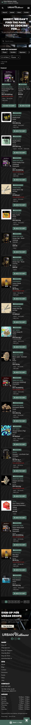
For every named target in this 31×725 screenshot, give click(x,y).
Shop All (3, 645)
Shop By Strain (5, 656)
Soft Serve (16, 330)
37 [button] (25, 601)
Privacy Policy (4, 716)
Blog (2, 667)
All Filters (6, 57)
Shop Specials (5, 648)
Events (3, 675)
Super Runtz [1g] (18, 189)
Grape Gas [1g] (17, 308)
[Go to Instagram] (15, 638)
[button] (9, 2)
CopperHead (17, 281)
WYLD (14, 501)
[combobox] (16, 41)
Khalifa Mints (17, 141)
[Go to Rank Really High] (15, 722)
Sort (12, 55)
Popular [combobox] (13, 57)
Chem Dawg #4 (17, 332)
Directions (4, 672)
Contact (3, 670)
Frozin (15, 452)
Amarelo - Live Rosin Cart (21, 454)
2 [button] (9, 601)
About (3, 664)
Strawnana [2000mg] (19, 382)
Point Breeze (17, 580)
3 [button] (12, 601)
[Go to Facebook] (12, 638)
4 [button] (15, 601)
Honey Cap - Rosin (18, 262)
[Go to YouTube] (19, 638)
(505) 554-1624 (5, 686)
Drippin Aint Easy (18, 481)
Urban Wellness (7, 87)
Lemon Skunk (17, 283)
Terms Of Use (12, 716)
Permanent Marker (18, 407)
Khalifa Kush (17, 115)
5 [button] (18, 601)
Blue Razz (16, 554)
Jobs (2, 680)
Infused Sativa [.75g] (19, 431)
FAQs (3, 678)
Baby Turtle (16, 215)
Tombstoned (17, 187)
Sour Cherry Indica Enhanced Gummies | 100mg (19, 505)
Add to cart (9, 105)
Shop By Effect (5, 653)
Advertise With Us (6, 658)
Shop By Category (6, 650)
